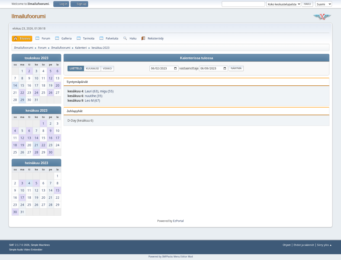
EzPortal (178, 221)
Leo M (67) (92, 100)
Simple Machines (40, 245)
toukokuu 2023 (36, 58)
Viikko (107, 68)
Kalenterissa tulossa (196, 58)
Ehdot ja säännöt (304, 245)
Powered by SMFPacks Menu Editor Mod (170, 256)
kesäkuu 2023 (36, 110)
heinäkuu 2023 (36, 163)
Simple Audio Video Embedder (25, 249)
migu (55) (106, 91)
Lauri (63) (91, 91)
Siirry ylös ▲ (324, 245)
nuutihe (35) (93, 96)
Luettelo (76, 68)
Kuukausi (92, 68)
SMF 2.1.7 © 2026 (19, 245)
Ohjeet (287, 245)
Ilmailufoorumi (28, 16)
